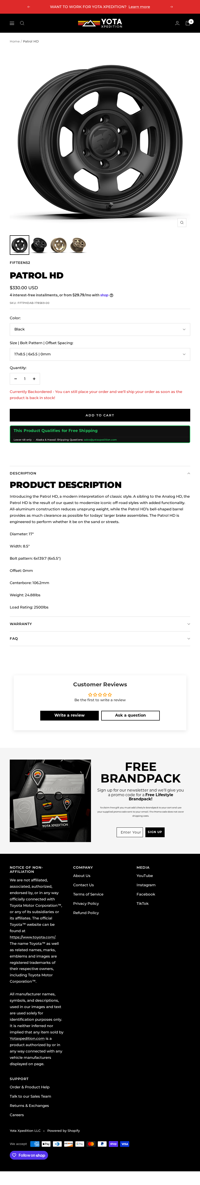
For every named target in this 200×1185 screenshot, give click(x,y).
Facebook (146, 894)
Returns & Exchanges (29, 1105)
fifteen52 (20, 262)
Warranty (21, 624)
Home (15, 41)
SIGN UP (155, 832)
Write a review (69, 716)
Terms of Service (88, 894)
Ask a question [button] (130, 716)
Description (23, 473)
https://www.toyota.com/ (32, 937)
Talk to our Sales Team (30, 1096)
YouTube (145, 875)
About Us (81, 875)
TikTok (143, 903)
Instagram (146, 885)
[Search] (22, 23)
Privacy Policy (86, 903)
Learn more (139, 6)
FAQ (14, 638)
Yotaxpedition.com (27, 1038)
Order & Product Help (30, 1087)
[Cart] (187, 23)
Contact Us (83, 885)
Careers (17, 1115)
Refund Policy (86, 912)
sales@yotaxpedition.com (100, 439)
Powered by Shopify (63, 1131)
